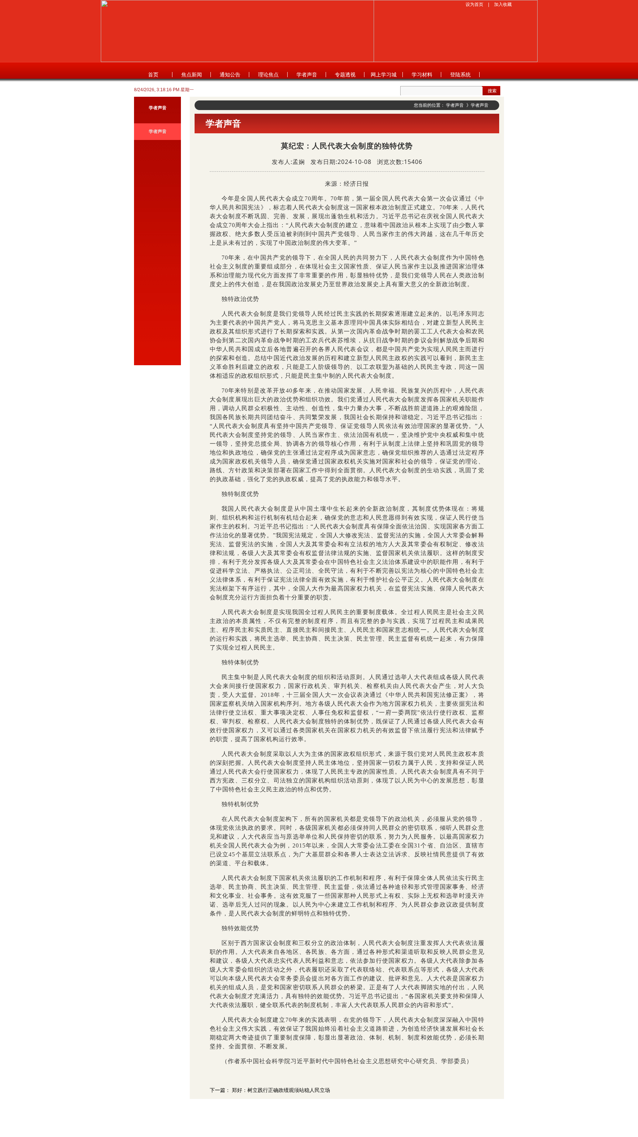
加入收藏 (503, 4)
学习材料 (422, 75)
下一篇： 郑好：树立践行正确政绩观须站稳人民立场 (270, 1090)
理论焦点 (268, 75)
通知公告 (230, 75)
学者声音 (306, 75)
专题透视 (345, 75)
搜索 (492, 90)
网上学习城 (384, 75)
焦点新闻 (191, 75)
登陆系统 (460, 75)
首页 (153, 75)
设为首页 (474, 4)
